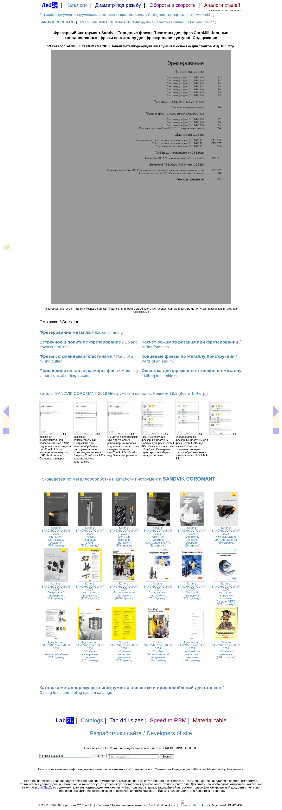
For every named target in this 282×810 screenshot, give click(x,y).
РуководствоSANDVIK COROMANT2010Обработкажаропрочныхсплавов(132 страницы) (90, 651)
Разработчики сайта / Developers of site (141, 733)
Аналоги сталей (222, 5)
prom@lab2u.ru (45, 787)
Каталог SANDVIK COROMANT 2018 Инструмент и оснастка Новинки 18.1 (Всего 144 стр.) (147, 22)
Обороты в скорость (172, 5)
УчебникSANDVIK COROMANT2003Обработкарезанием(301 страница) (226, 650)
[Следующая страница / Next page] (276, 411)
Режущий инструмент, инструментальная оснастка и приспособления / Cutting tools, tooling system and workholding (126, 15)
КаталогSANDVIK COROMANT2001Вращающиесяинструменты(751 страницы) (158, 591)
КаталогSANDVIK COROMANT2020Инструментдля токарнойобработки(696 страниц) (56, 536)
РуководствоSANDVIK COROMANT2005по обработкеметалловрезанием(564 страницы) (192, 651)
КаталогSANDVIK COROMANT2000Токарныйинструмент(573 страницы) (192, 591)
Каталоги (76, 5)
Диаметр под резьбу (118, 5)
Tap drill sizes (126, 720)
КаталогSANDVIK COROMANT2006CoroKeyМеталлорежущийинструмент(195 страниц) (158, 651)
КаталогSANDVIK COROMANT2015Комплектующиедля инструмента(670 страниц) (226, 535)
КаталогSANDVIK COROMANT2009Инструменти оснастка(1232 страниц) (90, 591)
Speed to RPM (168, 720)
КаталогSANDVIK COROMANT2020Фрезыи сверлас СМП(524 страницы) (90, 536)
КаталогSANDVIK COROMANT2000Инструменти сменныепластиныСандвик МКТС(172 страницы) (226, 594)
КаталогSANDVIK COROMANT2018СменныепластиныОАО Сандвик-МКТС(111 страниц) (158, 536)
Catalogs (92, 720)
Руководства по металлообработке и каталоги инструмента (127, 479)
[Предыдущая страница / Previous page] (6, 411)
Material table (209, 720)
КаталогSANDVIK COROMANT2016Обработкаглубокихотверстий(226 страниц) (192, 536)
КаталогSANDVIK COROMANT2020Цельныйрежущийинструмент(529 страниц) (124, 536)
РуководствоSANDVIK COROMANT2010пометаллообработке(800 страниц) (56, 650)
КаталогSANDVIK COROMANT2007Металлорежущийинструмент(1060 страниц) (124, 591)
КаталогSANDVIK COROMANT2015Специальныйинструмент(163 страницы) (56, 591)
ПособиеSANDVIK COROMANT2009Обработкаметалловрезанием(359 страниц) (124, 651)
